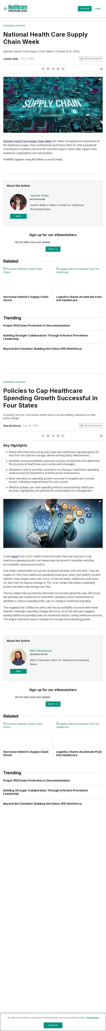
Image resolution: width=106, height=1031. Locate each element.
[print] (101, 68)
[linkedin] (48, 68)
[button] (5, 9)
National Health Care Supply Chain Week (27, 141)
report (14, 556)
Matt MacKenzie (12, 425)
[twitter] (53, 68)
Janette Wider (11, 58)
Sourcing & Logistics (14, 26)
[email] (63, 68)
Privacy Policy (92, 1018)
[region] (53, 1022)
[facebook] (43, 68)
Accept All (53, 1025)
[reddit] (58, 68)
